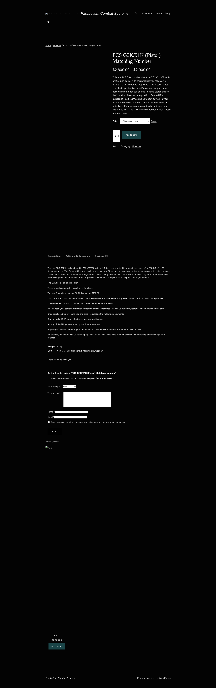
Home (48, 45)
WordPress (164, 678)
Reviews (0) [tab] (101, 256)
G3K (115, 121)
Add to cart (131, 135)
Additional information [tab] (78, 256)
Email (51, 417)
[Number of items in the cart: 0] (48, 22)
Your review (54, 393)
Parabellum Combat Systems (104, 13)
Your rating (54, 386)
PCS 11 (57, 635)
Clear (153, 121)
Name (51, 411)
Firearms (57, 45)
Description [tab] (54, 256)
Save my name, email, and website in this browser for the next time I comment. (88, 422)
